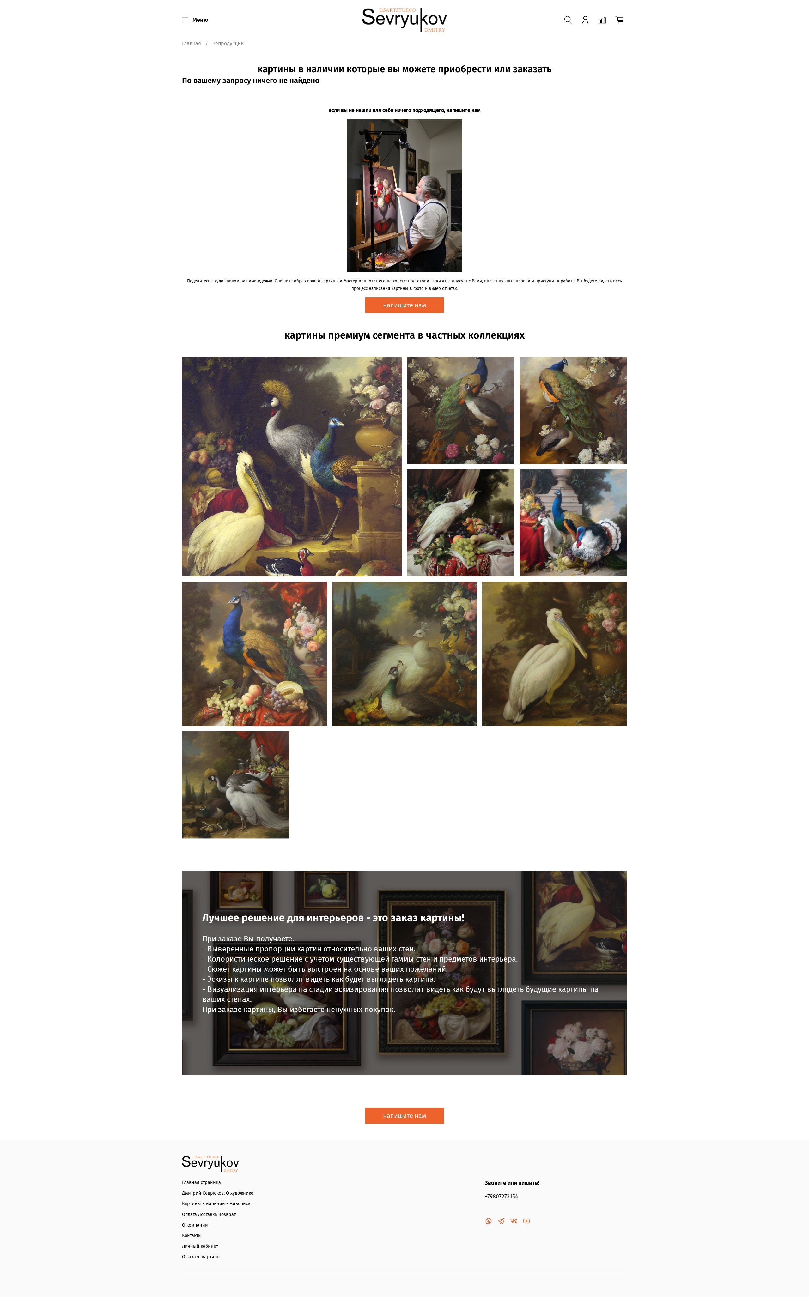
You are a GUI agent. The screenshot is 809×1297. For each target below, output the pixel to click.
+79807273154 (501, 1196)
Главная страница (201, 1182)
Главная (191, 43)
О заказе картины (201, 1256)
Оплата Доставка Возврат (209, 1214)
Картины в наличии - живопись (216, 1203)
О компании (195, 1225)
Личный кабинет (200, 1246)
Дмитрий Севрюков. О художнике (217, 1193)
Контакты (192, 1235)
